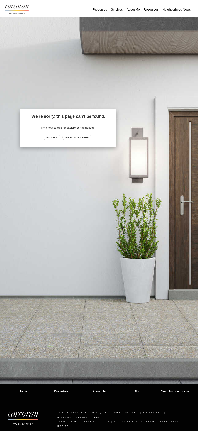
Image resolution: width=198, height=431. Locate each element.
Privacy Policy (97, 422)
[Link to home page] (18, 9)
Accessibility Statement (135, 422)
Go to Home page (77, 137)
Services (117, 9)
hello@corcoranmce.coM (79, 417)
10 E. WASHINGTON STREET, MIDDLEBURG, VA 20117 (98, 413)
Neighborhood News (176, 9)
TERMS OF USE (68, 422)
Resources (151, 9)
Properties (100, 9)
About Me (133, 9)
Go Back (52, 137)
